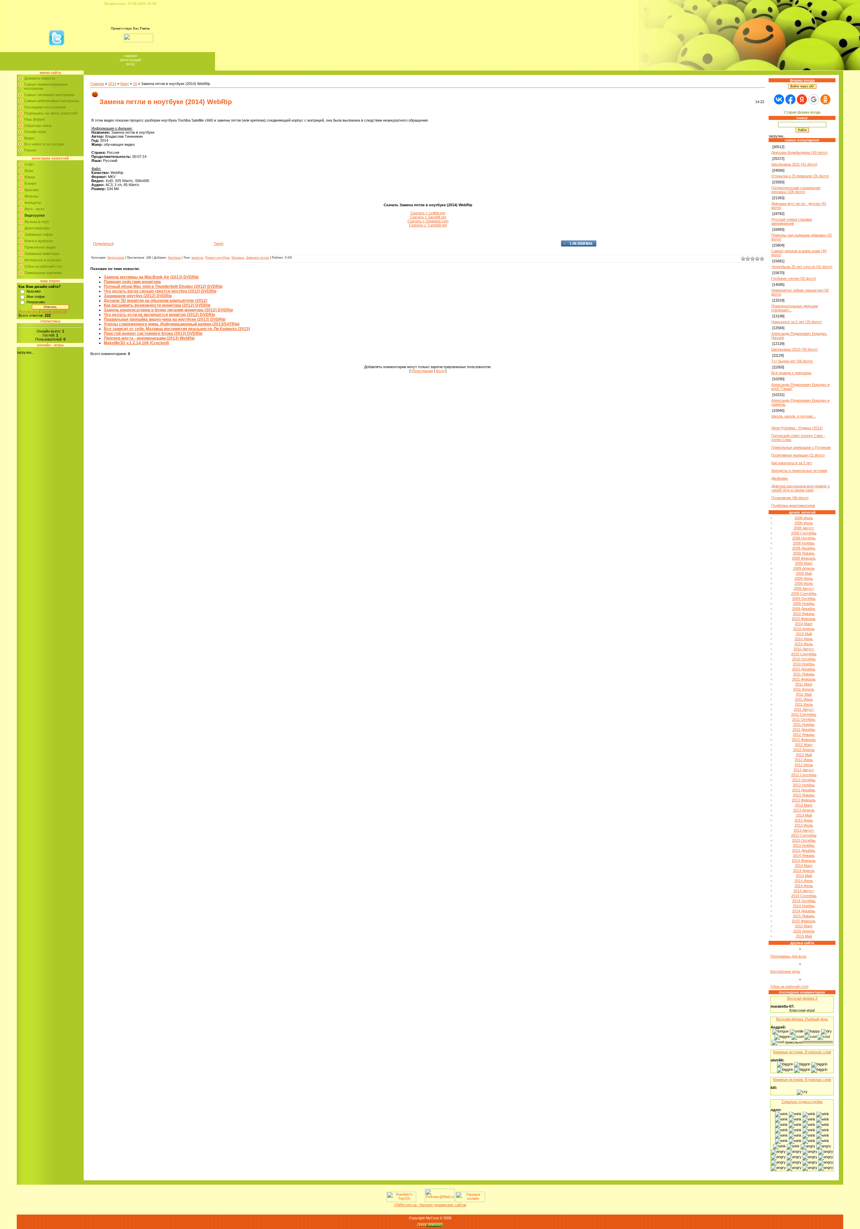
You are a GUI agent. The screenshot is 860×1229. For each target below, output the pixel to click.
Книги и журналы (39, 241)
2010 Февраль (804, 619)
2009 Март (804, 563)
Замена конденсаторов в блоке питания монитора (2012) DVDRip (168, 310)
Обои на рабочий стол (43, 266)
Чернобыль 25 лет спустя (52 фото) (801, 267)
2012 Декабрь (803, 790)
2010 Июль (803, 644)
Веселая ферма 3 (802, 998)
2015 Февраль (804, 921)
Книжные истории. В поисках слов (802, 1052)
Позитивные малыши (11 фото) (798, 455)
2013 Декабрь (803, 850)
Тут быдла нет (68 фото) (792, 361)
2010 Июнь (803, 639)
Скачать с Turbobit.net (428, 225)
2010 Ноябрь (804, 664)
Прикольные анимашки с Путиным (801, 447)
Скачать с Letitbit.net (428, 213)
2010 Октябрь (804, 659)
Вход (130, 64)
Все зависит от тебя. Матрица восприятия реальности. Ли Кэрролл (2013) (177, 328)
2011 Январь (804, 674)
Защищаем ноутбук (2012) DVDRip (138, 296)
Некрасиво (36, 302)
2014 (112, 84)
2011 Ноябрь (804, 724)
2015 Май (804, 936)
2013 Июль (803, 825)
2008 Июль (803, 523)
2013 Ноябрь (804, 845)
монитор (197, 257)
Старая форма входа (802, 112)
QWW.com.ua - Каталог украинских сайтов (430, 1205)
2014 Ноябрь (804, 906)
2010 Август (803, 649)
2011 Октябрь (803, 719)
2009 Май (804, 573)
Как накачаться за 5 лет (791, 463)
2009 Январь (804, 553)
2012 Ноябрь (804, 785)
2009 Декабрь (803, 609)
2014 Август (803, 891)
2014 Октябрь (804, 901)
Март (124, 84)
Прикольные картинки (43, 273)
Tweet (218, 244)
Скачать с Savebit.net (428, 217)
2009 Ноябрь (804, 604)
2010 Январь (804, 614)
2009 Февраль (804, 558)
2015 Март (804, 926)
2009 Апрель (804, 568)
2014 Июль (803, 886)
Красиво (32, 190)
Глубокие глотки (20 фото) (793, 278)
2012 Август (803, 770)
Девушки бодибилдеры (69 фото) (799, 152)
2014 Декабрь (803, 911)
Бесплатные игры (785, 971)
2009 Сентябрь (804, 593)
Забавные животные (42, 254)
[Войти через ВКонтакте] (779, 99)
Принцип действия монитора (132, 281)
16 (135, 84)
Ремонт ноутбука (217, 257)
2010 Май (804, 634)
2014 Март (804, 866)
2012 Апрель (804, 750)
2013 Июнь (803, 820)
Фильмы (32, 196)
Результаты (28, 311)
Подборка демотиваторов (793, 505)
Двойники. (779, 478)
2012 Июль (803, 765)
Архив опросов (54, 311)
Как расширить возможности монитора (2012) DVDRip (157, 305)
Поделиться (103, 244)
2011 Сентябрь (803, 714)
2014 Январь (804, 855)
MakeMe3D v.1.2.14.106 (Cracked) (136, 343)
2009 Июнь (803, 578)
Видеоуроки (35, 215)
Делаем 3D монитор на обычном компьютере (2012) (155, 300)
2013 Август (803, 830)
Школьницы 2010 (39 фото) (794, 349)
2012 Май (804, 755)
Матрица (237, 257)
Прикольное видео (40, 247)
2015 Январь (804, 916)
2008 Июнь (803, 518)
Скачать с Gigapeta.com (427, 221)
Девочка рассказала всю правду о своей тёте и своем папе (800, 488)
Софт (29, 164)
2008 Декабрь (803, 548)
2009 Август (803, 588)
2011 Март (804, 684)
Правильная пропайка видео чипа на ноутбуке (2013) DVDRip (164, 319)
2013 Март (804, 805)
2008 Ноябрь (804, 543)
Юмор (30, 177)
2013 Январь (804, 795)
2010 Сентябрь (804, 654)
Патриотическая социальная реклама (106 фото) (795, 190)
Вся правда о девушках (791, 373)
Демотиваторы (37, 228)
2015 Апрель (804, 931)
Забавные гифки (39, 234)
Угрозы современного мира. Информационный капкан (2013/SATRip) (172, 324)
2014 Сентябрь (804, 896)
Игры (29, 171)
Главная (130, 56)
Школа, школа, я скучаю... (793, 416)
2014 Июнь (803, 881)
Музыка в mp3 (37, 222)
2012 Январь (804, 735)
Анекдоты (33, 203)
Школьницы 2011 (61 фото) (794, 164)
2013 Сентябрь (804, 835)
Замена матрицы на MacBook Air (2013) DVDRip (151, 277)
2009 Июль (803, 583)
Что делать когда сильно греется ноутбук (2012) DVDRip (160, 291)
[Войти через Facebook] (790, 99)
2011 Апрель (803, 689)
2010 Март (804, 624)
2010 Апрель (804, 629)
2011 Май (804, 694)
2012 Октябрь (804, 780)
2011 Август (804, 709)
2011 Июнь (804, 699)
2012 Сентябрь (804, 775)
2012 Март (804, 745)
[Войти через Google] (813, 99)
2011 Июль (804, 704)
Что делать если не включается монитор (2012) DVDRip (159, 314)
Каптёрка (174, 257)
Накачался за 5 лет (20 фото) (796, 322)
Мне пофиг (36, 297)
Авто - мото (34, 209)
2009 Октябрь (804, 599)
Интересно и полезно (43, 260)
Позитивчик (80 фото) (790, 498)
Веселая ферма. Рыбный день (802, 1019)
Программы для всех (788, 956)
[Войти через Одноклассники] (825, 99)
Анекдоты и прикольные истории (799, 471)
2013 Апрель (804, 810)
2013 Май (804, 815)
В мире (31, 183)
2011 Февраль (804, 679)
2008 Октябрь (804, 538)
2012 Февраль (804, 740)
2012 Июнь (803, 760)
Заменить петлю (257, 257)
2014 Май (804, 876)
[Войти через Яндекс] (802, 99)
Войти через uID (802, 86)
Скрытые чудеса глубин (802, 1102)
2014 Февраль (804, 861)
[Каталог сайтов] (420, 1201)
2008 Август (803, 528)
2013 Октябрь (804, 840)
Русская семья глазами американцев (791, 221)
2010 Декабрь (803, 669)
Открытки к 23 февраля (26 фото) (800, 176)
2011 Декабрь (803, 730)
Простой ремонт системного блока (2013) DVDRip (153, 333)
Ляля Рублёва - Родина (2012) (797, 428)
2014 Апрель (804, 871)
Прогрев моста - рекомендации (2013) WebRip (149, 338)
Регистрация (130, 60)
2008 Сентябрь (804, 533)
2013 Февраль (804, 800)
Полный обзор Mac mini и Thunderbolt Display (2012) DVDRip (163, 286)
